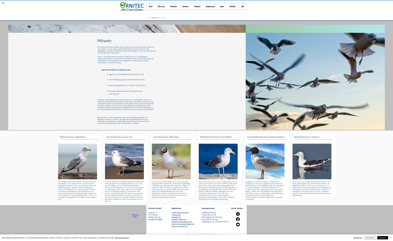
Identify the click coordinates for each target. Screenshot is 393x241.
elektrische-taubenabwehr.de (183, 224)
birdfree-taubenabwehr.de (182, 222)
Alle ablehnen (370, 238)
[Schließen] (390, 237)
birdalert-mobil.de (179, 219)
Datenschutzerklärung (122, 238)
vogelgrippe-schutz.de (180, 212)
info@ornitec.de (154, 217)
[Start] (148, 17)
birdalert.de (176, 217)
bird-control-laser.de (180, 226)
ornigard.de (176, 215)
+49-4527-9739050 (155, 219)
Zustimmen (382, 238)
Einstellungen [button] (357, 238)
